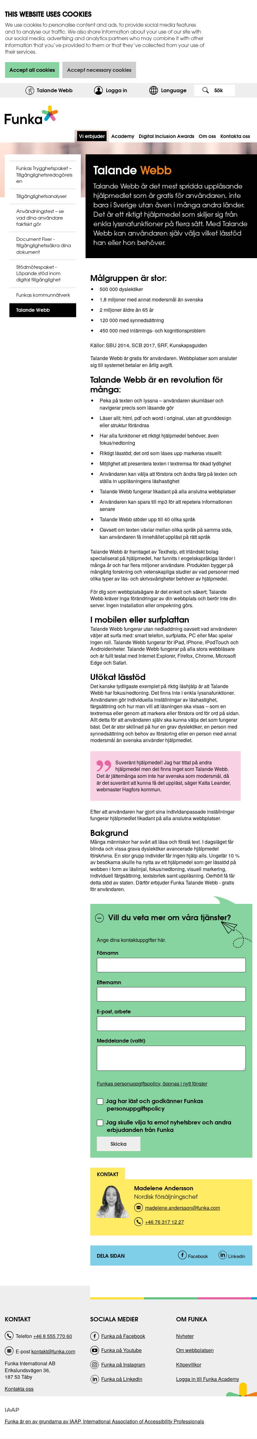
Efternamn (109, 982)
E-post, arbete (114, 1011)
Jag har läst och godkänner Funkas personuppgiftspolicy (153, 1104)
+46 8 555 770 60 (52, 1336)
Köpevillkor (188, 1364)
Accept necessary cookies (99, 69)
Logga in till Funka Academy (207, 1379)
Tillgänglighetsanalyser (41, 196)
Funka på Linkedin (121, 1379)
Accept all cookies (32, 69)
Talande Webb (55, 90)
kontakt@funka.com (53, 1351)
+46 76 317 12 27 (164, 1223)
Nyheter (185, 1336)
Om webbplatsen (195, 1350)
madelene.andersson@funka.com (182, 1209)
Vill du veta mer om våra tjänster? (169, 917)
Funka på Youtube (121, 1350)
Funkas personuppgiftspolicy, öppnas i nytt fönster (152, 1083)
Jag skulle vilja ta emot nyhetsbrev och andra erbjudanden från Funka (167, 1126)
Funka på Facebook (123, 1336)
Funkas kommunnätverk (43, 295)
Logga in (126, 90)
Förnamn (107, 952)
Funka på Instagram (123, 1364)
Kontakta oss (19, 1388)
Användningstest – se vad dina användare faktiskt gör (40, 217)
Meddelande (121, 1040)
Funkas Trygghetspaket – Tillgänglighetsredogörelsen (44, 174)
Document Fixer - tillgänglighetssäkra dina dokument (43, 245)
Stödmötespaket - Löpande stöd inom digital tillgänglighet (38, 273)
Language (173, 90)
